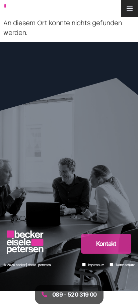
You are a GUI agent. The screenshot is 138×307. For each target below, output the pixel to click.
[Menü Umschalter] (129, 8)
